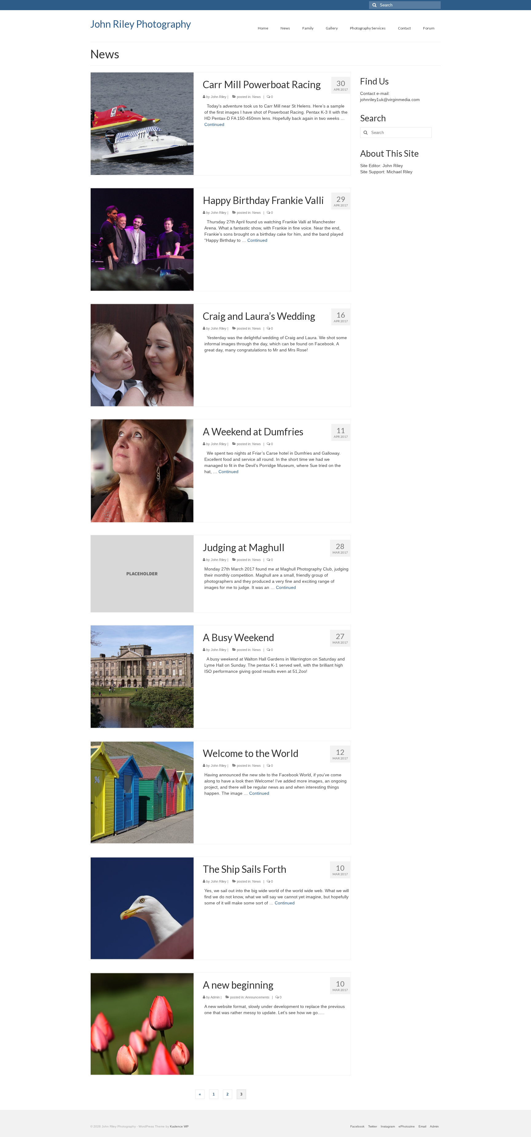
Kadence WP (179, 1126)
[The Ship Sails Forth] (142, 907)
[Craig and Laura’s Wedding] (142, 354)
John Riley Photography (140, 24)
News (256, 97)
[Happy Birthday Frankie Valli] (142, 239)
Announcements (257, 997)
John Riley (218, 97)
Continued (214, 124)
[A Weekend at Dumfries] (142, 470)
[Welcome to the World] (142, 792)
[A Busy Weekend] (142, 676)
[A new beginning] (142, 1023)
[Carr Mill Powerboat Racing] (142, 123)
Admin (215, 997)
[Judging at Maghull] (142, 573)
